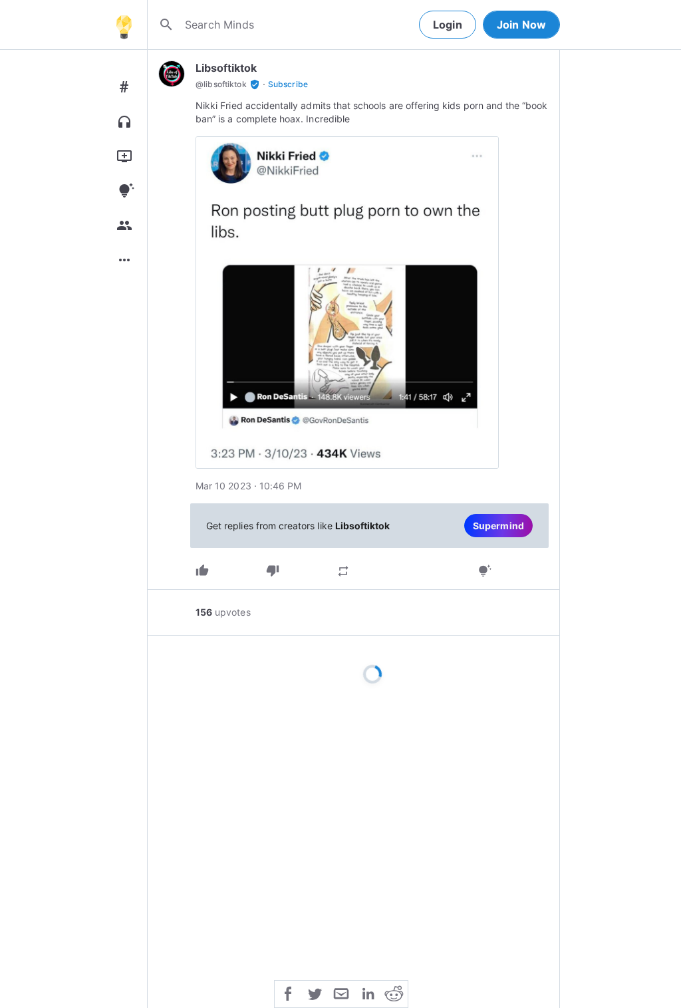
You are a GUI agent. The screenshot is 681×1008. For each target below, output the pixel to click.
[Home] (123, 25)
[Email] (341, 992)
